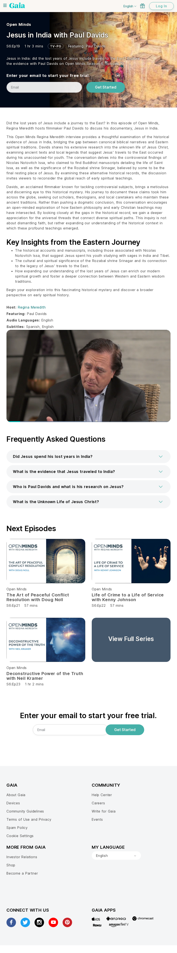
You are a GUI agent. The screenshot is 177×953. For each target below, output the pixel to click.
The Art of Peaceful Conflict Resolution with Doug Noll (37, 597)
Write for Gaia (104, 811)
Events (97, 819)
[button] (88, 456)
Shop (10, 865)
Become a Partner (22, 873)
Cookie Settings (20, 836)
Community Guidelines (25, 811)
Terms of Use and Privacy (28, 819)
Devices (13, 803)
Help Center (102, 795)
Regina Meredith (32, 307)
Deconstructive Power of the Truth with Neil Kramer (44, 676)
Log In (161, 6)
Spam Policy (17, 827)
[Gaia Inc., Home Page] (17, 5)
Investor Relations (21, 857)
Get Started (105, 87)
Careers (98, 803)
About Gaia (15, 795)
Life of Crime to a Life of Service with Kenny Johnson (128, 597)
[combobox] (116, 855)
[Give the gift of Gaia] (142, 5)
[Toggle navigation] (5, 5)
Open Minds (18, 24)
